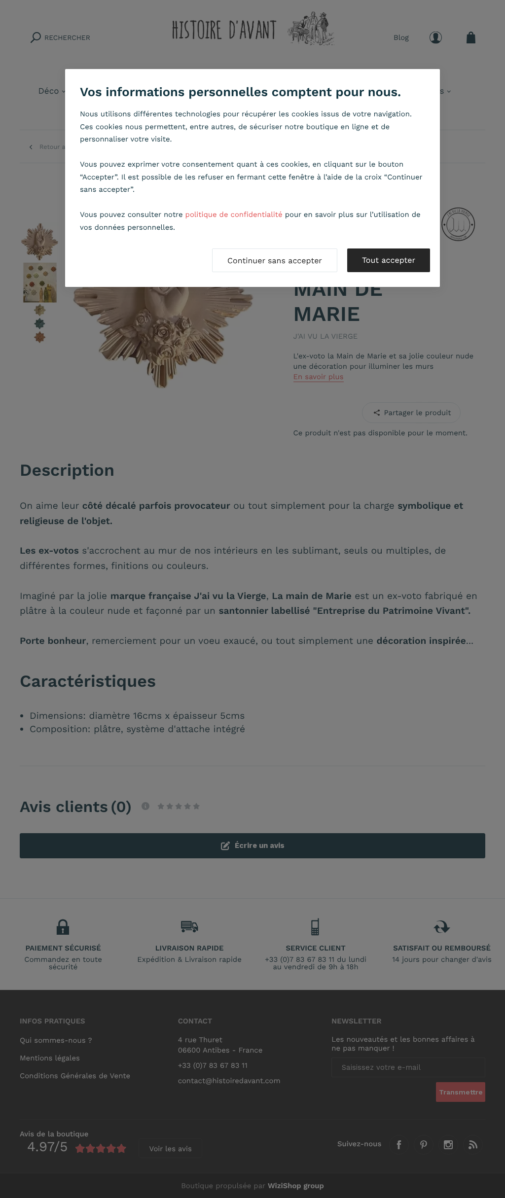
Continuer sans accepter (274, 260)
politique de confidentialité (234, 214)
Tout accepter (388, 260)
